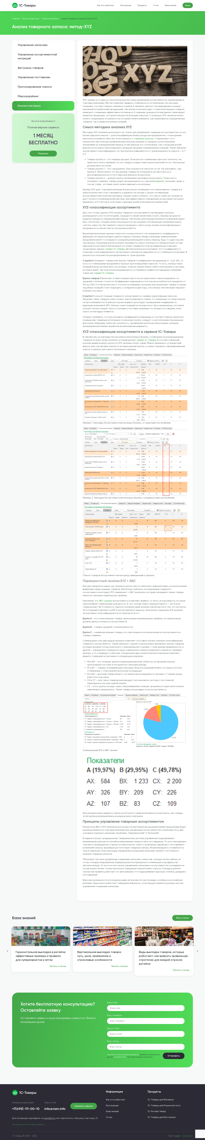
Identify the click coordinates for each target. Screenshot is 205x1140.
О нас (156, 5)
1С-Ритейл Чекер (157, 1111)
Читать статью (58, 966)
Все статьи (182, 918)
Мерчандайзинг (28, 96)
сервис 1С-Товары (146, 340)
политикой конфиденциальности (140, 1057)
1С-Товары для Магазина (161, 1099)
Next (197, 951)
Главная (16, 18)
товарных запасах (143, 138)
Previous (7, 951)
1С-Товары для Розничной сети (164, 1105)
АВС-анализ (105, 600)
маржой (159, 181)
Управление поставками (34, 77)
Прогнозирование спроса (35, 86)
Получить (43, 153)
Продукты (142, 5)
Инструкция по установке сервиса (28, 1124)
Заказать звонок (83, 1106)
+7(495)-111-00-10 (25, 1109)
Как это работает (105, 5)
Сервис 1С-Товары (115, 249)
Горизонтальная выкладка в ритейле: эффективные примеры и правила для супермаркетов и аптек (41, 955)
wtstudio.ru (187, 1136)
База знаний (170, 5)
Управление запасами (32, 45)
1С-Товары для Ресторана (162, 1117)
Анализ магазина (50, 18)
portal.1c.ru (49, 1118)
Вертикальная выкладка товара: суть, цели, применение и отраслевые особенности (99, 955)
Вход (187, 5)
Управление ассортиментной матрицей (37, 56)
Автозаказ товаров (30, 68)
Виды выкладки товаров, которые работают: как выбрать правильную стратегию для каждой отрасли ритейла (163, 957)
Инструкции (125, 5)
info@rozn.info (54, 1109)
